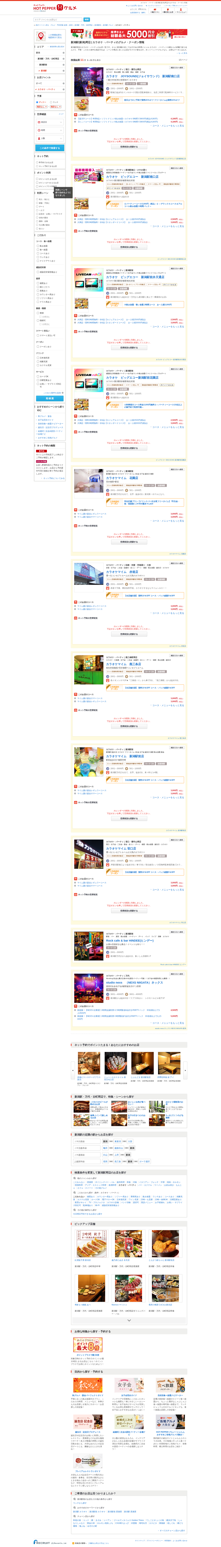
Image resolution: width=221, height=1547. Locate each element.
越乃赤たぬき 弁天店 (121, 1260)
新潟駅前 (97, 25)
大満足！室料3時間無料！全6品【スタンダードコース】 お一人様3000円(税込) (112, 222)
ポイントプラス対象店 (48, 186)
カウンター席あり (47, 294)
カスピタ (153, 1523)
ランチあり (45, 257)
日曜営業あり (45, 380)
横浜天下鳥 (171, 1520)
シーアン (107, 1520)
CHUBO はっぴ (122, 1523)
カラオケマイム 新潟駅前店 (125, 756)
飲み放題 (44, 246)
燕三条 (118, 1161)
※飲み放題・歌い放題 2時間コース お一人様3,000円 (148, 305)
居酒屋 (90, 1182)
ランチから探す (80, 1503)
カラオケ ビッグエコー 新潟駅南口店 (132, 176)
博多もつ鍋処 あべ (83, 1305)
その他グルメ (101, 1188)
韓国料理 (79, 1185)
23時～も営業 (147, 1199)
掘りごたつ (45, 287)
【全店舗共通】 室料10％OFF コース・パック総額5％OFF (149, 596)
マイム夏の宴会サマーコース (90, 517)
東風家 (162, 1523)
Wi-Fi (97, 1205)
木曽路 (134, 1523)
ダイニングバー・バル (105, 1182)
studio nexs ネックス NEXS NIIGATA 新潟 (170, 1028)
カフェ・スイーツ (85, 1188)
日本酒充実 (45, 358)
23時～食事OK (161, 1199)
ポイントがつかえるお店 (49, 183)
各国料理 (112, 1185)
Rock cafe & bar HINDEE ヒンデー (173, 964)
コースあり (45, 253)
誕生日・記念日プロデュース (50, 427)
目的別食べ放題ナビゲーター (50, 424)
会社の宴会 (43, 218)
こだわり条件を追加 (52, 393)
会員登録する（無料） (138, 12)
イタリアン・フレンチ (149, 1182)
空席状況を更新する (129, 147)
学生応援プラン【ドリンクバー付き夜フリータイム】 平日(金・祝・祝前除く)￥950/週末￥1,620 (152, 502)
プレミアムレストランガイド (87, 1471)
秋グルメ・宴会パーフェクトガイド (87, 1395)
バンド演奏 (126, 1202)
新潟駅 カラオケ (80, 1512)
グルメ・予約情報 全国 (58, 25)
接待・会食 (43, 221)
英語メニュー (147, 1202)
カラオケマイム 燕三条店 (123, 664)
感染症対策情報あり (48, 272)
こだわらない (79, 1182)
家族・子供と (44, 203)
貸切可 (136, 1202)
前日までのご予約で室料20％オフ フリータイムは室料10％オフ (152, 100)
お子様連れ (160, 1202)
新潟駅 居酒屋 (130, 1512)
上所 (117, 1155)
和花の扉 (77, 1520)
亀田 (105, 1148)
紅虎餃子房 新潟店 (83, 1260)
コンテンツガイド (154, 5)
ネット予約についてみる (54, 478)
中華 (163, 1182)
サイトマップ (140, 1540)
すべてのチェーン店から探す (172, 1530)
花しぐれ (171, 1523)
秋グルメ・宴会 (45, 416)
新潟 (70, 25)
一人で (41, 210)
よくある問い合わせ (135, 5)
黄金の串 (91, 1523)
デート (41, 207)
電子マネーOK (108, 1199)
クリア (61, 114)
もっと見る (182, 53)
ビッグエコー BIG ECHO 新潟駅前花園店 (171, 460)
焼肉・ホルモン (174, 1182)
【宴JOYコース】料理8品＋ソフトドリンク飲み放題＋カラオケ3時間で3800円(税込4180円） (118, 119)
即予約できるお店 (46, 162)
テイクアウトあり (47, 261)
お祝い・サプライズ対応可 (50, 385)
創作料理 (121, 1182)
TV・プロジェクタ (97, 1202)
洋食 (135, 1182)
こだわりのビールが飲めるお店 (99, 1103)
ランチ (55, 102)
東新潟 (118, 1141)
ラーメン (158, 1185)
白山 (105, 1155)
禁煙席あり (135, 1196)
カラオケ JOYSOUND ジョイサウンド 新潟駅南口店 (167, 159)
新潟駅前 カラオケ (97, 1512)
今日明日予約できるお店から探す (87, 1214)
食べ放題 (44, 250)
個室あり (44, 283)
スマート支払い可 (47, 335)
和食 (129, 1182)
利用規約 (168, 1540)
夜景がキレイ (81, 1202)
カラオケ (153, 47)
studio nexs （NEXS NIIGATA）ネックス (134, 982)
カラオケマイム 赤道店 (122, 571)
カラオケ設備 (113, 1202)
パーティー (163, 47)
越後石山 (119, 1148)
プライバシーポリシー (155, 1540)
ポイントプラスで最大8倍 (88, 1355)
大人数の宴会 (44, 225)
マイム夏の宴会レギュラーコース (92, 514)
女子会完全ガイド (46, 420)
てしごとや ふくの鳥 (155, 1520)
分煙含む (46, 317)
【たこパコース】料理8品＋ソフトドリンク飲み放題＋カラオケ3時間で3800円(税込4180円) (117, 122)
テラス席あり (45, 302)
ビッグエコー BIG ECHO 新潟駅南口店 (172, 259)
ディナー (42, 102)
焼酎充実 (44, 361)
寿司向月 (143, 1523)
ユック (86, 1520)
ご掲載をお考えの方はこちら (98, 1543)
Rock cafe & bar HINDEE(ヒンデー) (130, 940)
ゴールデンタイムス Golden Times (129, 1520)
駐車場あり (88, 1205)
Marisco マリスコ (119, 1305)
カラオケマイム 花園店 (122, 478)
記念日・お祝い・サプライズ (50, 214)
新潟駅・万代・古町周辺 (83, 25)
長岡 (105, 1161)
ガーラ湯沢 (144, 1161)
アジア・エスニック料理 (95, 1185)
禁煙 (42, 313)
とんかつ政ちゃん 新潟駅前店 (161, 1260)
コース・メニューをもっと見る (168, 125)
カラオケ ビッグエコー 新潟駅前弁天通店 (135, 277)
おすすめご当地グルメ (47, 438)
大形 (130, 1141)
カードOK (44, 376)
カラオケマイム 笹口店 (121, 848)
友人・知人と (44, 199)
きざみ (98, 1520)
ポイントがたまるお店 (48, 179)
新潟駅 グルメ (108, 25)
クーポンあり (45, 347)
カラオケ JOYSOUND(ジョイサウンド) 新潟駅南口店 (143, 76)
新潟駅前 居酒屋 (115, 1512)
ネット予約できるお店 (48, 166)
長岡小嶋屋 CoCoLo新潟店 (160, 1305)
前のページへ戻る (42, 25)
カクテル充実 (45, 365)
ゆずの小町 (92, 1526)
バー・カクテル (145, 1185)
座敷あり (44, 291)
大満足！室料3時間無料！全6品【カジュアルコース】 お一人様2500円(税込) (111, 219)
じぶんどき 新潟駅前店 (141, 1077)
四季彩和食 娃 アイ (165, 1077)
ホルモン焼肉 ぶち (105, 1523)
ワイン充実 (133, 1199)
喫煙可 (43, 320)
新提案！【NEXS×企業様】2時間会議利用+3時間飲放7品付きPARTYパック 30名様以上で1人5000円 (119, 1017)
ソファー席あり (46, 298)
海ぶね (82, 1526)
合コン (41, 229)
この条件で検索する (50, 148)
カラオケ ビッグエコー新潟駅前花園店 (132, 377)
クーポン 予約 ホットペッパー (176, 5)
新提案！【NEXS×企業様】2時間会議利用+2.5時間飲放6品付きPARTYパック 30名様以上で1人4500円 (118, 1011)
